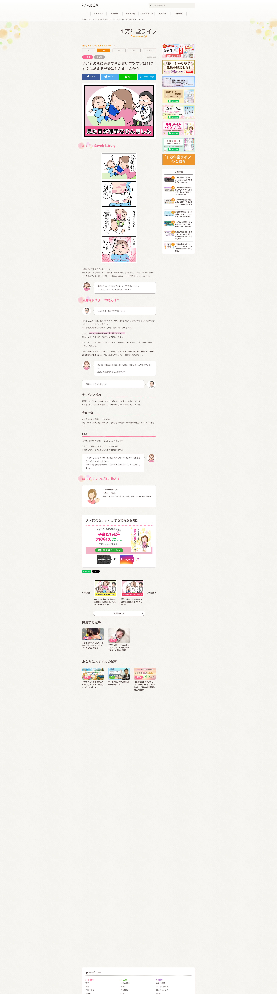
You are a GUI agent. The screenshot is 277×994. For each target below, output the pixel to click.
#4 (134, 50)
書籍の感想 (130, 13)
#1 (89, 50)
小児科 (99, 57)
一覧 (148, 50)
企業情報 (178, 13)
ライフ (91, 19)
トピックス (98, 13)
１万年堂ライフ (146, 13)
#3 (119, 50)
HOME (84, 19)
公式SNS (162, 13)
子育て (87, 57)
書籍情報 (114, 13)
